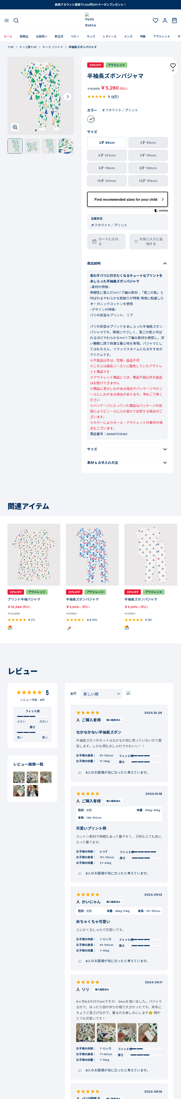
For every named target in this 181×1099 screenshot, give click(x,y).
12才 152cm (148, 181)
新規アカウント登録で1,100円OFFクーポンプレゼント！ (90, 4)
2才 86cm (107, 142)
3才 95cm (148, 142)
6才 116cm (107, 168)
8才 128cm (148, 168)
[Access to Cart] (174, 20)
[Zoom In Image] (15, 127)
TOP (11, 47)
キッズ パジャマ (52, 47)
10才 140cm (106, 181)
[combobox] (101, 694)
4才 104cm (107, 155)
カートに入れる (108, 241)
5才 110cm (148, 155)
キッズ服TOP (28, 47)
